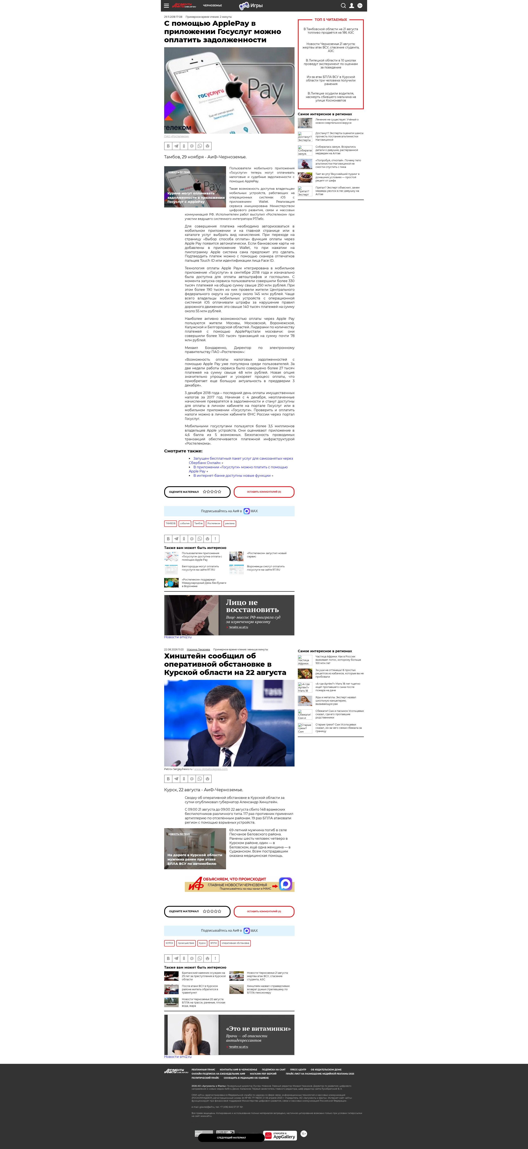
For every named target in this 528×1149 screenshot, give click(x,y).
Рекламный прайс (203, 1069)
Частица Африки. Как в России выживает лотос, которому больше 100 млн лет (338, 660)
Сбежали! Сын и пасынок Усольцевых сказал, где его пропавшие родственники (340, 714)
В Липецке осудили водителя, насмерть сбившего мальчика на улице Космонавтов (331, 97)
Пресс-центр (298, 1069)
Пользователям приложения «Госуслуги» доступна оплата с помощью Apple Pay (202, 556)
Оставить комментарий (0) (264, 492)
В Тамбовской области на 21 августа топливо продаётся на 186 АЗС (331, 30)
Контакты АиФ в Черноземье (238, 1069)
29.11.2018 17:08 (173, 16)
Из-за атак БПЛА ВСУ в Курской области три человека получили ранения (331, 80)
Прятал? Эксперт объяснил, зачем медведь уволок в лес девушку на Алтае (337, 191)
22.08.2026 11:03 (174, 649)
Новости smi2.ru (178, 637)
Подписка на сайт (273, 1069)
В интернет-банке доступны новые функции (232, 476)
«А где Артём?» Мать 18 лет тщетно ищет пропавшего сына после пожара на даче (338, 687)
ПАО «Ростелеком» (176, 136)
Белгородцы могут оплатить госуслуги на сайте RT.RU (200, 568)
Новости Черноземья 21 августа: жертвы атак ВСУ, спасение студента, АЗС (331, 47)
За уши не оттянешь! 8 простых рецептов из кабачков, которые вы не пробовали (340, 673)
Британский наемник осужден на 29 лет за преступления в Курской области (204, 976)
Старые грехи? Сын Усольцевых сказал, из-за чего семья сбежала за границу (339, 728)
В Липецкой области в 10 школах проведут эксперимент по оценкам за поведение (331, 64)
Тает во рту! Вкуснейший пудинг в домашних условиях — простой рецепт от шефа (337, 177)
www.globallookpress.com (211, 769)
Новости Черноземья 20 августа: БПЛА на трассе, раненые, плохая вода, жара (203, 1002)
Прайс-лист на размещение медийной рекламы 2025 (320, 1073)
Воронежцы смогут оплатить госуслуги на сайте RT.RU (266, 568)
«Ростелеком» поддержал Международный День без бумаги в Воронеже (204, 583)
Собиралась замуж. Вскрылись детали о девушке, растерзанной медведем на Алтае (337, 150)
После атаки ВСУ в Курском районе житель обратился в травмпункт (200, 989)
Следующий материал (231, 1137)
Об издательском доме (326, 1069)
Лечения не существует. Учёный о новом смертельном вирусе (337, 121)
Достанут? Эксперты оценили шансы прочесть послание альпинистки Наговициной (339, 136)
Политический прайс (205, 1078)
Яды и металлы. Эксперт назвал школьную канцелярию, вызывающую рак (336, 700)
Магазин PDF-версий (263, 1073)
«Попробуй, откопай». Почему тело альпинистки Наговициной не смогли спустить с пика (338, 163)
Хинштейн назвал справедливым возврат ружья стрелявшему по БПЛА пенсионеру (268, 989)
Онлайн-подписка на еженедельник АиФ (218, 1073)
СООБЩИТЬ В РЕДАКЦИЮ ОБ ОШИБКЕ (246, 1078)
